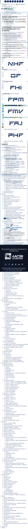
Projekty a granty (8, 417)
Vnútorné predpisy (8, 55)
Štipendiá (7, 227)
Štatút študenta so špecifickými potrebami (15, 215)
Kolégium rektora (9, 23)
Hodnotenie (8, 356)
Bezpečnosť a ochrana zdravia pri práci (14, 295)
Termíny (7, 367)
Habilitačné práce (9, 330)
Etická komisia (8, 28)
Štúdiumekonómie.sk (8, 192)
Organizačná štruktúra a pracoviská (12, 35)
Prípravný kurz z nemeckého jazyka (13, 182)
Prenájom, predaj (8, 434)
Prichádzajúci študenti (9, 366)
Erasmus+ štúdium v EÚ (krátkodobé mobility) (16, 383)
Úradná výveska (7, 53)
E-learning (6, 205)
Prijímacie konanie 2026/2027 (10, 145)
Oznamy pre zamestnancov (10, 264)
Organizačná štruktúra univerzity (12, 36)
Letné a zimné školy (10, 377)
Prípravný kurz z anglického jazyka (13, 181)
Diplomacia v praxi (9, 413)
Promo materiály (7, 487)
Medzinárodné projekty (10, 317)
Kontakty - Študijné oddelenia (10, 172)
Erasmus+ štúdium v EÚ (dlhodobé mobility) (15, 381)
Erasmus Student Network (11, 260)
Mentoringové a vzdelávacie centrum (12, 271)
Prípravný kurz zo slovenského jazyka (14, 184)
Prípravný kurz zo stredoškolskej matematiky (15, 185)
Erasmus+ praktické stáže (11, 386)
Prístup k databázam (8, 341)
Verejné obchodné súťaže (9, 433)
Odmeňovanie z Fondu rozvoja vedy (13, 357)
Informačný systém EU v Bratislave (12, 273)
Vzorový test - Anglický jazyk (12, 154)
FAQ (6, 378)
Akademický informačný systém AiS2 (12, 200)
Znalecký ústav (8, 466)
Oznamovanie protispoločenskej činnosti (13, 426)
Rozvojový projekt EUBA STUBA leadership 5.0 (16, 310)
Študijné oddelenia (8, 204)
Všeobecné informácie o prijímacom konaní (15, 147)
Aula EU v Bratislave (8, 497)
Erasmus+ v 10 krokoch (9, 393)
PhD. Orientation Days (10, 303)
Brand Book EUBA (8, 486)
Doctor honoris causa (10, 338)
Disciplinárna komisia (10, 29)
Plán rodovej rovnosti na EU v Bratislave (14, 345)
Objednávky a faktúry (10, 453)
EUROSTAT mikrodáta (10, 343)
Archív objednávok (9, 457)
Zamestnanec (5, 262)
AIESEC (7, 258)
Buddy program (9, 218)
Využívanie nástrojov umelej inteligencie (13, 207)
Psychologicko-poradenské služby (13, 254)
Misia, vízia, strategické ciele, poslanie (12, 13)
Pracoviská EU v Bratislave (10, 33)
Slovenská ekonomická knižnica (12, 248)
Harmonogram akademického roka (12, 197)
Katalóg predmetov (9, 370)
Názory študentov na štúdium (12, 169)
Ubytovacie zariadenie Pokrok (12, 284)
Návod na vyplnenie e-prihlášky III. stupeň (15, 164)
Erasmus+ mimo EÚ (10, 397)
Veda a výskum (5, 300)
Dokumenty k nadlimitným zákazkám (14, 446)
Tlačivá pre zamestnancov (10, 277)
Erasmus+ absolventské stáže (12, 387)
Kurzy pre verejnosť (8, 461)
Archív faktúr (8, 456)
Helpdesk (6, 297)
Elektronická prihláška (10, 159)
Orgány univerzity (8, 18)
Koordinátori (8, 220)
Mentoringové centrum (9, 238)
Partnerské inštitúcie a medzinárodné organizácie (15, 406)
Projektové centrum (10, 313)
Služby (3, 496)
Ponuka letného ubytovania (10, 510)
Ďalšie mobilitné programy (11, 388)
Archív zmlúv (8, 454)
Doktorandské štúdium (9, 318)
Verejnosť (4, 421)
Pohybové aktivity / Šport (11, 293)
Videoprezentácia (9, 490)
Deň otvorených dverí (10, 151)
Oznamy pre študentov (9, 195)
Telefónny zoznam (8, 287)
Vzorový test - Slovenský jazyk (12, 155)
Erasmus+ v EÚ (8, 396)
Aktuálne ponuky (7, 410)
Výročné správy (7, 56)
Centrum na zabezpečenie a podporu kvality (14, 32)
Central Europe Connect (10, 411)
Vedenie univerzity (9, 20)
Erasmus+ (7, 407)
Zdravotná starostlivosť (10, 294)
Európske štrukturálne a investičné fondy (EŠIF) (16, 315)
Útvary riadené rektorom (11, 38)
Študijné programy (8, 174)
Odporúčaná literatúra (10, 148)
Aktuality (6, 476)
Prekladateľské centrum (9, 517)
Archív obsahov (8, 350)
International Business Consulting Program (15, 414)
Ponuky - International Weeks (12, 416)
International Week (8, 418)
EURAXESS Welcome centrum (10, 270)
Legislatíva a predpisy (10, 320)
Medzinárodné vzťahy (7, 363)
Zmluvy (7, 451)
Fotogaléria (6, 479)
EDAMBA (7, 304)
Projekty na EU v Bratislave (10, 460)
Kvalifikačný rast (7, 327)
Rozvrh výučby (7, 198)
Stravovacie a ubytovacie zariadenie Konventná (14, 507)
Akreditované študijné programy (12, 321)
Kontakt (3, 527)
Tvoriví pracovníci (8, 354)
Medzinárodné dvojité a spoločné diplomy (13, 235)
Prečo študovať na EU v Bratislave (11, 165)
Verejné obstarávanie (8, 436)
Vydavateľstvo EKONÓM (9, 499)
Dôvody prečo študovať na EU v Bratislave (15, 167)
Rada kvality (6, 30)
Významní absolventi (10, 10)
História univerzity (8, 6)
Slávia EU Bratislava (8, 484)
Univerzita (4, 5)
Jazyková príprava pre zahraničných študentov (14, 178)
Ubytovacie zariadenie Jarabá (12, 285)
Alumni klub (4, 526)
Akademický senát (9, 22)
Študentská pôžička (8, 228)
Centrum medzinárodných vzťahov (12, 420)
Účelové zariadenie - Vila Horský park (13, 283)
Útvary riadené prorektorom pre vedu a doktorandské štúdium (14, 45)
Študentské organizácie (9, 255)
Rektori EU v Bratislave (10, 8)
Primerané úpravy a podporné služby (13, 212)
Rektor (6, 19)
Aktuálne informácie (8, 301)
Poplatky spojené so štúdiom (10, 157)
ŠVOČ (6, 305)
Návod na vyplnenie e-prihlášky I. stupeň (14, 161)
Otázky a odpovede (8, 171)
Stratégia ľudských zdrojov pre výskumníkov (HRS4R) (16, 344)
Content (7, 348)
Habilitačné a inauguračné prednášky (12, 428)
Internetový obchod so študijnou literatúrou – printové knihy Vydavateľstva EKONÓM (14, 243)
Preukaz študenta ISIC (9, 237)
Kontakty (7, 323)
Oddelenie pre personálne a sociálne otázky (14, 268)
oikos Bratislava (9, 261)
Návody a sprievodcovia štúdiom (11, 201)
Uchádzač (4, 144)
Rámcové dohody (9, 408)
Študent (3, 194)
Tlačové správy (7, 477)
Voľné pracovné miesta (9, 431)
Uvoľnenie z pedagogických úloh (12, 358)
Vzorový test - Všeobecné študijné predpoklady (16, 152)
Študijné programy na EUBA (10, 230)
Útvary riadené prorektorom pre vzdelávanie (15, 40)
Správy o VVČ (7, 353)
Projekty (5, 311)
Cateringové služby (8, 509)
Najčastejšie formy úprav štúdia (12, 214)
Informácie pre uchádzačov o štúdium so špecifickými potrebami (14, 210)
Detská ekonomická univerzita (11, 481)
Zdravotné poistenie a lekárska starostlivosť (15, 373)
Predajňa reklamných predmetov (11, 493)
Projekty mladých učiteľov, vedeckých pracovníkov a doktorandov (14, 307)
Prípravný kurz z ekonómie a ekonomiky (14, 187)
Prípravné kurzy (7, 180)
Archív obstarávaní (9, 447)
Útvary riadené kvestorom (11, 39)
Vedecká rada (8, 25)
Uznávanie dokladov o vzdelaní (11, 427)
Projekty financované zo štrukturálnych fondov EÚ (15, 459)
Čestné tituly (6, 337)
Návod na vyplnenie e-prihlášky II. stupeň (14, 162)
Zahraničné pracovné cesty (11, 404)
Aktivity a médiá (5, 474)
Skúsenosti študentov (10, 391)
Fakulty (3, 58)
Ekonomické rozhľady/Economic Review (13, 347)
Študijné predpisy (9, 224)
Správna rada (8, 26)
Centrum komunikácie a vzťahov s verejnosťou (14, 494)
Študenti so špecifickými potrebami (13, 149)
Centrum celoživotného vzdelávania (12, 516)
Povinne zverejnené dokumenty (11, 450)
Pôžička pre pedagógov (9, 278)
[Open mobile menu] (0, 0)
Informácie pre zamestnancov (11, 288)
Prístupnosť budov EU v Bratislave (13, 217)
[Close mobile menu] (0, 2)
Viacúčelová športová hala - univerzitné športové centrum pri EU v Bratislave (15, 504)
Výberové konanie (8, 430)
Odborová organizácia (9, 267)
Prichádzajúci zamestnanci (10, 394)
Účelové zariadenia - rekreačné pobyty (12, 280)
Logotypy (7, 489)
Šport (6, 252)
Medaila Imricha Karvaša (11, 12)
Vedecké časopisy (8, 351)
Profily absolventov (9, 168)
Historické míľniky (9, 9)
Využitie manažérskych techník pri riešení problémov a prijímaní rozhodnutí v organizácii (16, 463)
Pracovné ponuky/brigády (11, 247)
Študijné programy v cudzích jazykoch (12, 175)
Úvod (3, 3)
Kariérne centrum (8, 480)
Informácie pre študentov (9, 245)
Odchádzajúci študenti (9, 380)
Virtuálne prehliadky (8, 491)
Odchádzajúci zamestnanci (10, 398)
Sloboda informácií (8, 424)
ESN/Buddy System (9, 376)
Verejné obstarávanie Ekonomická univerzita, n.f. (15, 449)
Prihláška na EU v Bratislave (10, 158)
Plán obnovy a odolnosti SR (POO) (13, 314)
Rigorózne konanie (8, 221)
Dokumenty (8, 368)
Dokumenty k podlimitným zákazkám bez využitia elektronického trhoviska (15, 443)
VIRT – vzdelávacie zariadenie (12, 281)
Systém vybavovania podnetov (11, 265)
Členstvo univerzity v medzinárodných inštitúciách (15, 16)
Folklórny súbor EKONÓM (10, 483)
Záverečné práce (7, 202)
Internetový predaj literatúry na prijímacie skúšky (15, 177)
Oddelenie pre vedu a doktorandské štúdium (14, 361)
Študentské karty (9, 374)
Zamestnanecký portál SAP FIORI (11, 274)
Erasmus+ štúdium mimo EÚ (12, 384)
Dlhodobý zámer (7, 15)
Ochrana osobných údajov (10, 423)
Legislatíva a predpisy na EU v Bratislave (13, 222)
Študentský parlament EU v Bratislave (14, 257)
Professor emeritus (9, 340)
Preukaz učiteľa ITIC (8, 275)
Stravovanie (8, 250)
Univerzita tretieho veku (9, 471)
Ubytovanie (8, 251)
